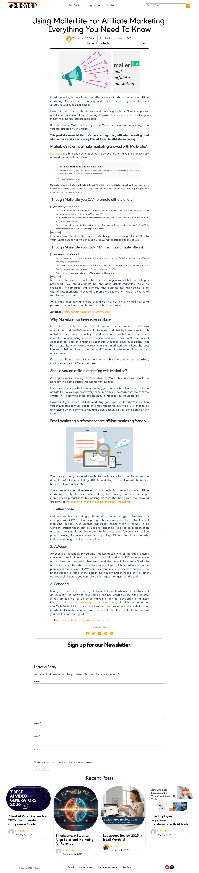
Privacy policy (86, 867)
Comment (39, 681)
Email (37, 736)
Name (37, 723)
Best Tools (74, 5)
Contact (127, 867)
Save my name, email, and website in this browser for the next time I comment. (68, 762)
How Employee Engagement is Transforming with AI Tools (169, 820)
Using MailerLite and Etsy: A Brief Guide (86, 311)
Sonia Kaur (20, 831)
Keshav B (114, 846)
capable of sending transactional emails (91, 602)
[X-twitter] (172, 867)
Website (37, 750)
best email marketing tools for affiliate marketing (100, 501)
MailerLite (56, 153)
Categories (91, 5)
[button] (144, 43)
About (71, 867)
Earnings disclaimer (108, 867)
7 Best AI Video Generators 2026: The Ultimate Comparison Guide (28, 820)
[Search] (188, 6)
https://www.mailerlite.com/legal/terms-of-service (80, 620)
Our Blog (110, 5)
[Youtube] (167, 867)
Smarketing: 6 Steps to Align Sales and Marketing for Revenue (75, 840)
